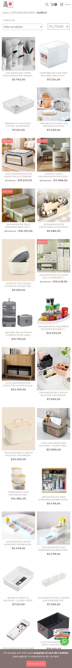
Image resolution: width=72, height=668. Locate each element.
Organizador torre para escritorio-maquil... (18, 74)
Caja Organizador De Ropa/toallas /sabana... (18, 175)
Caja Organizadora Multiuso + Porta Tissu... (53, 444)
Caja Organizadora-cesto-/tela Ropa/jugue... (18, 384)
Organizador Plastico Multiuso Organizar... (53, 393)
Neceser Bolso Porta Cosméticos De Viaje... (18, 333)
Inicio (6, 12)
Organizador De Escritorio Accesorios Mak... (53, 225)
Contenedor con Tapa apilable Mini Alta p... (53, 74)
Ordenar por (9, 20)
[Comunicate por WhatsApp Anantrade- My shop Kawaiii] (64, 641)
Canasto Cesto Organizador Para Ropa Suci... (53, 175)
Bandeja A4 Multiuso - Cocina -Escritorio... (18, 124)
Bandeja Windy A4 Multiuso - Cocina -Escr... (18, 599)
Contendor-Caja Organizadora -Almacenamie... (18, 493)
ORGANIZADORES (23, 12)
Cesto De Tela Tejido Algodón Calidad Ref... (18, 284)
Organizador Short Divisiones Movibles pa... (18, 543)
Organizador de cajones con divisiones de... (53, 599)
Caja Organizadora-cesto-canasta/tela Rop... (54, 643)
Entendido (36, 663)
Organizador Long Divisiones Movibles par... (53, 548)
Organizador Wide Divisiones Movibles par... (53, 498)
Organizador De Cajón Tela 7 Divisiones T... (53, 276)
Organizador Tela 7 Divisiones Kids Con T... (18, 225)
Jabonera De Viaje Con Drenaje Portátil (54, 124)
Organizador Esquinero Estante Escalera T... (53, 327)
